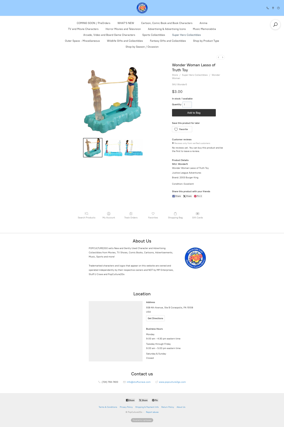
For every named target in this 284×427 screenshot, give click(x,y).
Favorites (153, 217)
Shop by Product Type (206, 40)
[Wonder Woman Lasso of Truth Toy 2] (133, 147)
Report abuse (152, 412)
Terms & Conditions (108, 407)
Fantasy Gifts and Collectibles (168, 40)
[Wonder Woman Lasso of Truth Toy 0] (92, 147)
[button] (182, 129)
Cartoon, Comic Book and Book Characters (166, 23)
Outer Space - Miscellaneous (82, 40)
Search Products (86, 217)
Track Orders (131, 217)
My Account (109, 217)
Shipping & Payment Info (147, 407)
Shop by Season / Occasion (142, 46)
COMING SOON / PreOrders (93, 23)
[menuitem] (218, 57)
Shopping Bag (175, 217)
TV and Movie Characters (83, 29)
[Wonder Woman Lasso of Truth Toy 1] (113, 147)
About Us (181, 407)
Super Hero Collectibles (186, 35)
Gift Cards (197, 217)
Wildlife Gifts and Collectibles (125, 40)
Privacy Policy (126, 407)
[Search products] (275, 24)
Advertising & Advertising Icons (167, 29)
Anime (203, 23)
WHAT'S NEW (125, 23)
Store (175, 75)
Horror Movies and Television (123, 29)
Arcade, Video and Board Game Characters (109, 35)
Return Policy (167, 407)
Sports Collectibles (153, 35)
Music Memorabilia (204, 29)
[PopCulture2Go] (142, 7)
